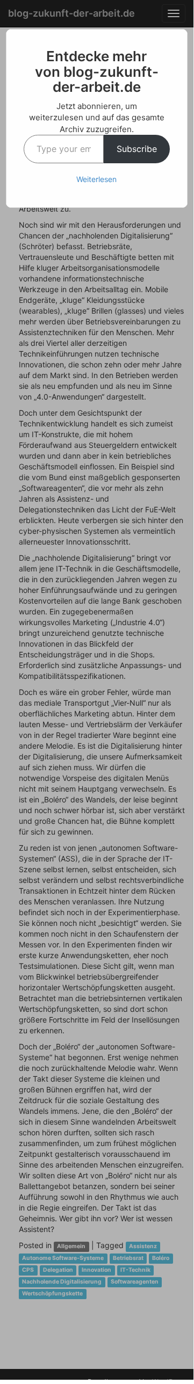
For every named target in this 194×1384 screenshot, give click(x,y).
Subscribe (137, 148)
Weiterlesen (96, 179)
